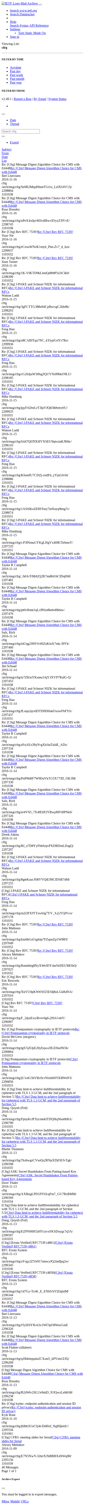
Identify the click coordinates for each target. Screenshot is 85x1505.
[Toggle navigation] (40, 4)
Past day (15, 71)
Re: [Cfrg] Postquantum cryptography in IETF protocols (40, 1031)
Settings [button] (15, 29)
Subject (6, 149)
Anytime (15, 67)
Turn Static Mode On (32, 33)
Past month (17, 78)
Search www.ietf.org (23, 10)
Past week (16, 75)
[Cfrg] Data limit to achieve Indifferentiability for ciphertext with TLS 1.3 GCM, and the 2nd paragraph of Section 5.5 (42, 1214)
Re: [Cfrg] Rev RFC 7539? (55, 232)
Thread (14, 124)
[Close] (3, 1488)
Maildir (15, 1501)
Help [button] (13, 22)
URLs (25, 1501)
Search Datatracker (22, 14)
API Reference (39, 25)
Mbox (5, 1501)
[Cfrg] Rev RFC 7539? (47, 1003)
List (4, 160)
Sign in (14, 36)
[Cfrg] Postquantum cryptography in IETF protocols (40, 1061)
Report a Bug (22, 99)
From (5, 153)
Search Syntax (19, 25)
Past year (16, 82)
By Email (40, 99)
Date (13, 120)
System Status (57, 99)
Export (14, 142)
